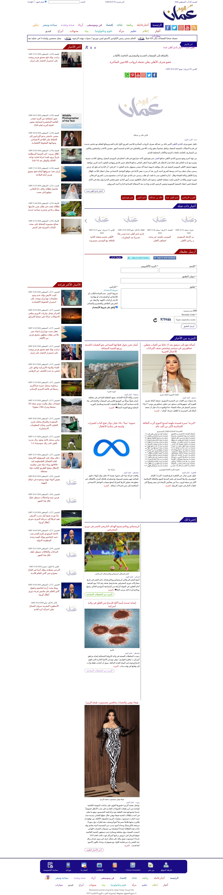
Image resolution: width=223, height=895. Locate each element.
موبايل (69, 870)
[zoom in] (86, 47)
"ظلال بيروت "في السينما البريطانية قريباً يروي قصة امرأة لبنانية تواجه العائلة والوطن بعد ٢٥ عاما (44, 157)
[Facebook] (164, 259)
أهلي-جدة (190, 47)
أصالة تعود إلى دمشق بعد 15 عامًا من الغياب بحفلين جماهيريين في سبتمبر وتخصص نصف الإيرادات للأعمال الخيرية (169, 348)
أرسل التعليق (189, 326)
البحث (82, 2)
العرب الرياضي (188, 197)
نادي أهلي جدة (172, 197)
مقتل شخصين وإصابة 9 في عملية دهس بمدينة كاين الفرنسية (47, 38)
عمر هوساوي (127, 197)
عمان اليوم (40, 2)
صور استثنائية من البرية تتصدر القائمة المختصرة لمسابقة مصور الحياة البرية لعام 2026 (44, 121)
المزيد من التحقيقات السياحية (99, 594)
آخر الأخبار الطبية (94, 850)
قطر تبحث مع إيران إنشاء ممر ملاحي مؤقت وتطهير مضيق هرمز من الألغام (44, 334)
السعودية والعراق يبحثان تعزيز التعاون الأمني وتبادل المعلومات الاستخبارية (44, 425)
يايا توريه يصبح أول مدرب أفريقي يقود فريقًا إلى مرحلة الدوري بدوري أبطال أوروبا (44, 518)
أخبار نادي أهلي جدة (173, 47)
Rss (115, 870)
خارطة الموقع (166, 870)
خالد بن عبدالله (155, 197)
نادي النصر (141, 197)
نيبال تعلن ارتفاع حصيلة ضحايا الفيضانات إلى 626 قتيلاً (181, 38)
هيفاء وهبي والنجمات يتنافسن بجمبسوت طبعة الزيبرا (112, 702)
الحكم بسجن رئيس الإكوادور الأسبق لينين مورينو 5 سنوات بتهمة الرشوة (116, 38)
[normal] (90, 47)
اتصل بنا (84, 870)
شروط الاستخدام (111, 290)
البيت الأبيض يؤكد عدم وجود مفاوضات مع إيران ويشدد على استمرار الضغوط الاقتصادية (44, 298)
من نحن (151, 870)
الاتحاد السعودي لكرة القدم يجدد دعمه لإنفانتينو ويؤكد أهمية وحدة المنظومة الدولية (44, 537)
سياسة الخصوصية (50, 870)
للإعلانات (99, 870)
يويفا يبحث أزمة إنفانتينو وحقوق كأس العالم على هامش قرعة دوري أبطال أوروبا (44, 591)
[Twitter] (138, 259)
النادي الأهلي (177, 144)
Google (30, 2)
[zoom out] (94, 47)
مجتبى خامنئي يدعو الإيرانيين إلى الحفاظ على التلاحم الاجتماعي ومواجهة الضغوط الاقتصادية (43, 139)
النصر (156, 158)
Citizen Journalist (133, 870)
